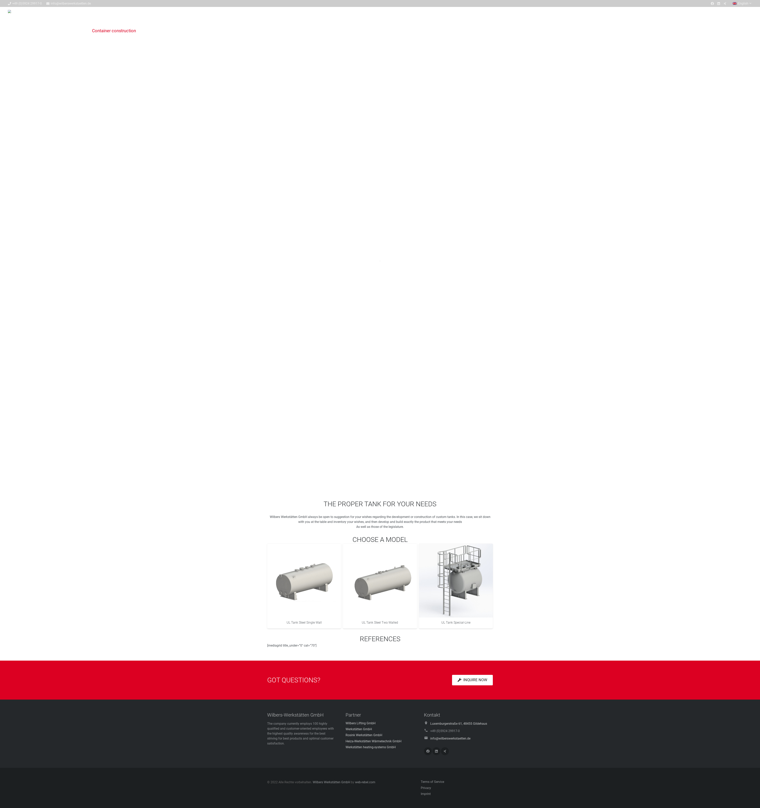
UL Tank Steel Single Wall (304, 622)
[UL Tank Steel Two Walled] (380, 580)
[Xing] (725, 3)
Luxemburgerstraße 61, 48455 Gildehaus (458, 723)
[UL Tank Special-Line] (456, 580)
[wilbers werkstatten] (305, 17)
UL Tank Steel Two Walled (380, 622)
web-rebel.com (365, 782)
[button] (742, 3)
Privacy (426, 788)
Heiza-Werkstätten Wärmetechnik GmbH (373, 741)
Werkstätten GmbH (359, 729)
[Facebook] (712, 3)
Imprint (426, 794)
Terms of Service (432, 782)
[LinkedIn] (718, 3)
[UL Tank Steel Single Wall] (304, 580)
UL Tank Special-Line (455, 622)
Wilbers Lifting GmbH (360, 723)
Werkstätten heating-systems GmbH (371, 747)
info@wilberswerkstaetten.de (450, 738)
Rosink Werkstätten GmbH (364, 735)
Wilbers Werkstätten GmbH (331, 782)
